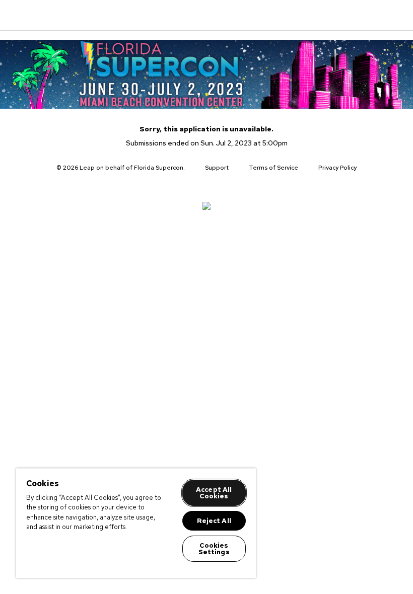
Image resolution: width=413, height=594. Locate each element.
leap (63, 15)
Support (217, 168)
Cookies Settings (214, 548)
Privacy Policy (337, 168)
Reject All (214, 520)
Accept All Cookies (214, 492)
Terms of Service (273, 168)
